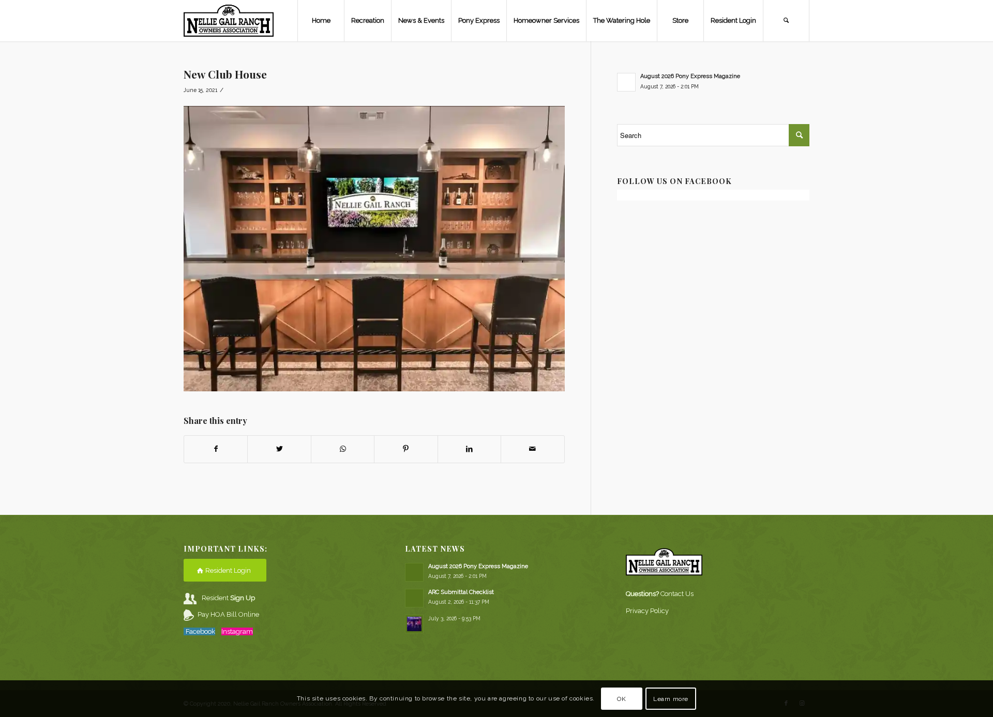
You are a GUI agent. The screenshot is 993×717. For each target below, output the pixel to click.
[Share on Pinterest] (405, 449)
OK (621, 699)
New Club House (225, 74)
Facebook (200, 631)
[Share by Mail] (532, 449)
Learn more (670, 699)
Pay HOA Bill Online (228, 614)
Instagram (237, 631)
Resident (228, 598)
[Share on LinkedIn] (469, 449)
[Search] (786, 20)
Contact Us (677, 594)
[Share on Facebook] (215, 449)
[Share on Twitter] (279, 449)
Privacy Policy (647, 611)
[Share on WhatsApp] (342, 449)
